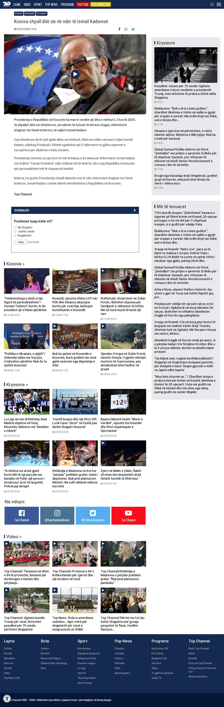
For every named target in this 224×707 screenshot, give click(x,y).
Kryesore (29, 13)
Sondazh (21, 210)
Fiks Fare (156, 663)
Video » (14, 536)
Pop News (51, 4)
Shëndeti (120, 663)
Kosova (19, 13)
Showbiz (119, 648)
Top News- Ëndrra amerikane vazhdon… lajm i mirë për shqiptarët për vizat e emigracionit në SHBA (72, 623)
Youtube (82, 4)
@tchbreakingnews (92, 520)
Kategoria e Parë (87, 658)
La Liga (81, 668)
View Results (33, 242)
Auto (43, 668)
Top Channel (22, 520)
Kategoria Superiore (89, 653)
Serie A (82, 673)
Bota (45, 641)
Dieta (117, 668)
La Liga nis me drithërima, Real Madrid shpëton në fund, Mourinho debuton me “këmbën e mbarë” (26, 427)
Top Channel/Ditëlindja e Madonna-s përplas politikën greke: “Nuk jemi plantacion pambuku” (121, 577)
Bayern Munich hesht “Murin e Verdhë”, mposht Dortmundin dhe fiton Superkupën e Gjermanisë (122, 427)
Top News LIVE (101, 4)
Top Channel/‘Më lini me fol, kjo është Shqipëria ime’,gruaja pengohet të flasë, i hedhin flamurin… (123, 623)
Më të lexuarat (171, 206)
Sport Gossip (85, 682)
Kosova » (15, 263)
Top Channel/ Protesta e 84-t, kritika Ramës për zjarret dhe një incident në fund (73, 575)
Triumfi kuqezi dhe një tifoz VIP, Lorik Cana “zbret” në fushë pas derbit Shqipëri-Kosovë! (74, 425)
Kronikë (8, 653)
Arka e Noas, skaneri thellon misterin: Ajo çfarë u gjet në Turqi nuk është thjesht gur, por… (184, 293)
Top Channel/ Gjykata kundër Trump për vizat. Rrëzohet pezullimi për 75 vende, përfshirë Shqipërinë (24, 623)
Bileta (191, 653)
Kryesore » (17, 384)
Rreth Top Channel (198, 648)
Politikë (8, 648)
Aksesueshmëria (197, 676)
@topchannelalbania (57, 520)
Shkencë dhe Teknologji (54, 663)
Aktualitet (9, 658)
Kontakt (192, 658)
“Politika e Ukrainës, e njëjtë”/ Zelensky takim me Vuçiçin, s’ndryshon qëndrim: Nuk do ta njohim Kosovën (25, 362)
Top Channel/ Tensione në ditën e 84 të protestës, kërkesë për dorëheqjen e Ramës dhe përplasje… (26, 577)
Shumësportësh (87, 678)
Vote (21, 242)
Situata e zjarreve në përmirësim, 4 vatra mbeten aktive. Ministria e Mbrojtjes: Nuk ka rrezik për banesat (185, 136)
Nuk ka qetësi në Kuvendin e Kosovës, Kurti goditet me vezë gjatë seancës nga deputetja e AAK (74, 362)
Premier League (86, 663)
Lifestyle (119, 653)
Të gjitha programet (162, 673)
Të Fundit (42, 13)
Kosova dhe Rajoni (51, 658)
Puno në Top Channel (200, 663)
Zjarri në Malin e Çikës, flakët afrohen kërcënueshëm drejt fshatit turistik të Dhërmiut (121, 477)
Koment (45, 653)
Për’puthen (158, 653)
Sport (38, 4)
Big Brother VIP (160, 648)
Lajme (16, 4)
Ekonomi (8, 663)
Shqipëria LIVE (159, 658)
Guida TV (157, 678)
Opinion (45, 648)
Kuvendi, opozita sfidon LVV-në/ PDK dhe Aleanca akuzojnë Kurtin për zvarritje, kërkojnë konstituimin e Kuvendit (75, 306)
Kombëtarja (84, 648)
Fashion (119, 658)
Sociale (8, 668)
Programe (67, 4)
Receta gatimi (122, 673)
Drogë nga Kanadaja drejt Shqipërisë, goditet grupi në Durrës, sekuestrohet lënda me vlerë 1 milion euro (185, 181)
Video (27, 4)
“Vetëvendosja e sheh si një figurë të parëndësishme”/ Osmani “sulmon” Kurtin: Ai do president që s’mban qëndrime (25, 306)
